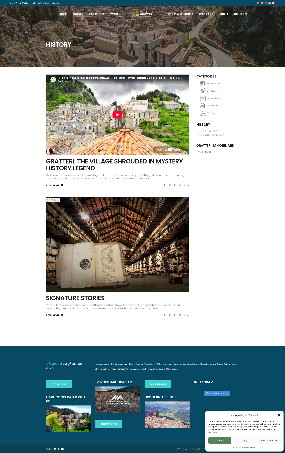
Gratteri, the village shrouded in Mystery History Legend (114, 165)
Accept (220, 440)
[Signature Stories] (117, 244)
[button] (279, 415)
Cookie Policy (237, 447)
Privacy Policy (250, 447)
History (54, 200)
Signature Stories (75, 298)
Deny (244, 440)
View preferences (269, 440)
